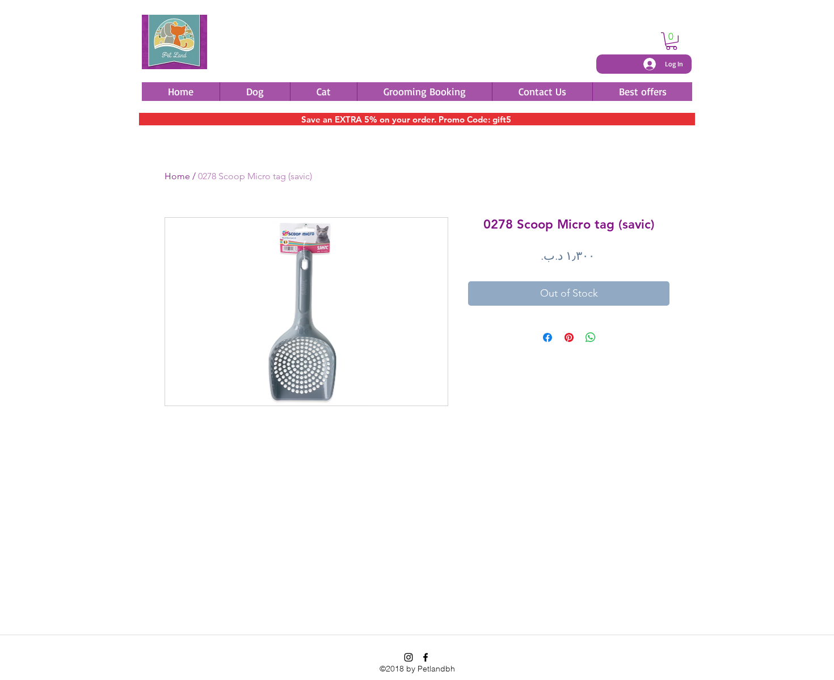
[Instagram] (408, 657)
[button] (671, 41)
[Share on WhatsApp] (590, 337)
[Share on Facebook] (547, 337)
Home (177, 176)
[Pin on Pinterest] (569, 337)
